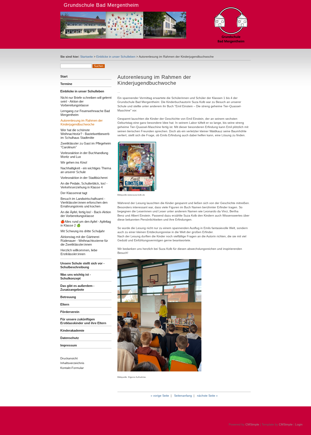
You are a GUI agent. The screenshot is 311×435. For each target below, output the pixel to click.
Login (299, 424)
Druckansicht (69, 358)
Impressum (68, 345)
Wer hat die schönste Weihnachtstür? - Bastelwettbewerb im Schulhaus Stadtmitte (85, 133)
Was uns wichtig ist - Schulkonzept (75, 276)
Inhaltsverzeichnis (72, 363)
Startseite (86, 56)
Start (63, 76)
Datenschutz (69, 338)
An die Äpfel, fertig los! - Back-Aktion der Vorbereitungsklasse (86, 214)
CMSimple (252, 424)
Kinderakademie (72, 330)
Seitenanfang (183, 395)
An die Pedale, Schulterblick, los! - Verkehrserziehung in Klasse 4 (84, 185)
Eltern (64, 304)
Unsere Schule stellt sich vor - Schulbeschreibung (82, 265)
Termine (66, 84)
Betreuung (68, 297)
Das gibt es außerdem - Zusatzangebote (77, 287)
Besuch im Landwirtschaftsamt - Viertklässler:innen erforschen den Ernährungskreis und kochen (84, 202)
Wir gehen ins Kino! (74, 162)
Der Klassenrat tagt (74, 193)
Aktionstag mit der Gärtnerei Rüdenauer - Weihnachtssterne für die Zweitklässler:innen (84, 240)
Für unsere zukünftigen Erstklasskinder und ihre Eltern (83, 321)
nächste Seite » (207, 395)
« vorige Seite (160, 395)
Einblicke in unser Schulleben (115, 56)
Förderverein (69, 312)
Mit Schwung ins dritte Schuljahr (83, 231)
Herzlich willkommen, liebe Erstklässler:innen (79, 252)
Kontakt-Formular (72, 368)
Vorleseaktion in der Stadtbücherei (84, 177)
